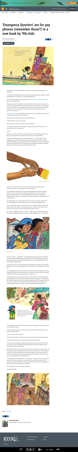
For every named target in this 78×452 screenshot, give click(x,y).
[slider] (8, 8)
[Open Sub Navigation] (8, 12)
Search (67, 12)
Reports (44, 439)
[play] (3, 9)
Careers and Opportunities (32, 436)
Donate (74, 3)
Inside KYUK (21, 12)
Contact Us (45, 436)
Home (2, 12)
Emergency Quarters (12, 113)
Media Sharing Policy (31, 439)
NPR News (8, 411)
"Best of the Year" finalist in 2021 (37, 99)
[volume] (6, 9)
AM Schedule (29, 12)
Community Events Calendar (57, 12)
